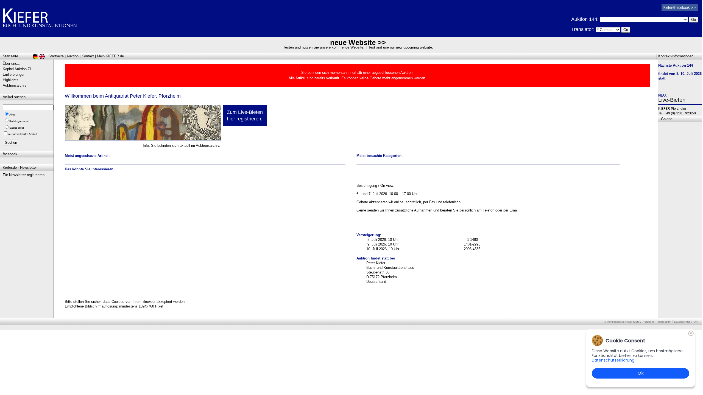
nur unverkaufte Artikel (22, 134)
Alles (12, 114)
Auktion (72, 56)
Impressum (664, 321)
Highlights (10, 80)
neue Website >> (358, 42)
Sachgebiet (16, 127)
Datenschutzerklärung (613, 360)
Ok (641, 373)
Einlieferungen (14, 74)
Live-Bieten (671, 100)
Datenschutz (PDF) (686, 321)
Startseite (56, 56)
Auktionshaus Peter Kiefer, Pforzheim (630, 321)
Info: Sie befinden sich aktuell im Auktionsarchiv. (181, 145)
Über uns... (11, 63)
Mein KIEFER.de (110, 56)
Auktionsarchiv (14, 85)
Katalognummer (19, 121)
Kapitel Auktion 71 (17, 69)
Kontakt (88, 56)
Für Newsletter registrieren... (25, 175)
